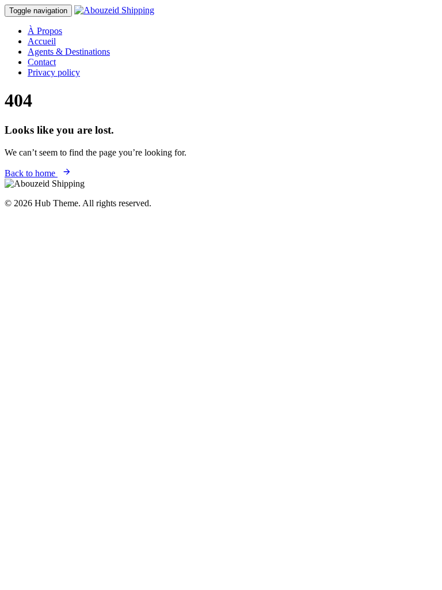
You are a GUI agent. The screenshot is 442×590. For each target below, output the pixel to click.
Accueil (42, 41)
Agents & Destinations (69, 51)
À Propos (45, 31)
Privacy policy (54, 72)
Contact (42, 62)
